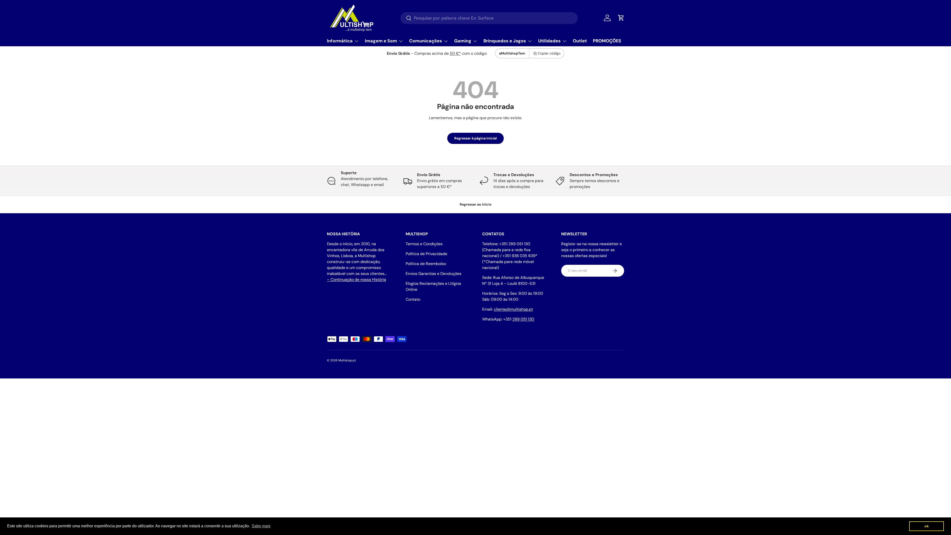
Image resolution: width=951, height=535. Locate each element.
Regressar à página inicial (475, 138)
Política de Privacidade (426, 253)
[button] (621, 17)
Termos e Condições (424, 243)
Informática (340, 41)
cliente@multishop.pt (513, 309)
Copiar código (549, 53)
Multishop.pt (347, 360)
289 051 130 (523, 319)
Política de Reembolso (426, 263)
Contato (413, 299)
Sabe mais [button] (261, 526)
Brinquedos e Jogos (504, 41)
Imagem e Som (381, 41)
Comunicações (425, 41)
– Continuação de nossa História (356, 279)
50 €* (455, 53)
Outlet (580, 41)
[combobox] (489, 18)
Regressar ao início (476, 204)
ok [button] (927, 526)
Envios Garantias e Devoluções (433, 273)
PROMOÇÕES (607, 41)
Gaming (462, 41)
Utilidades (549, 41)
